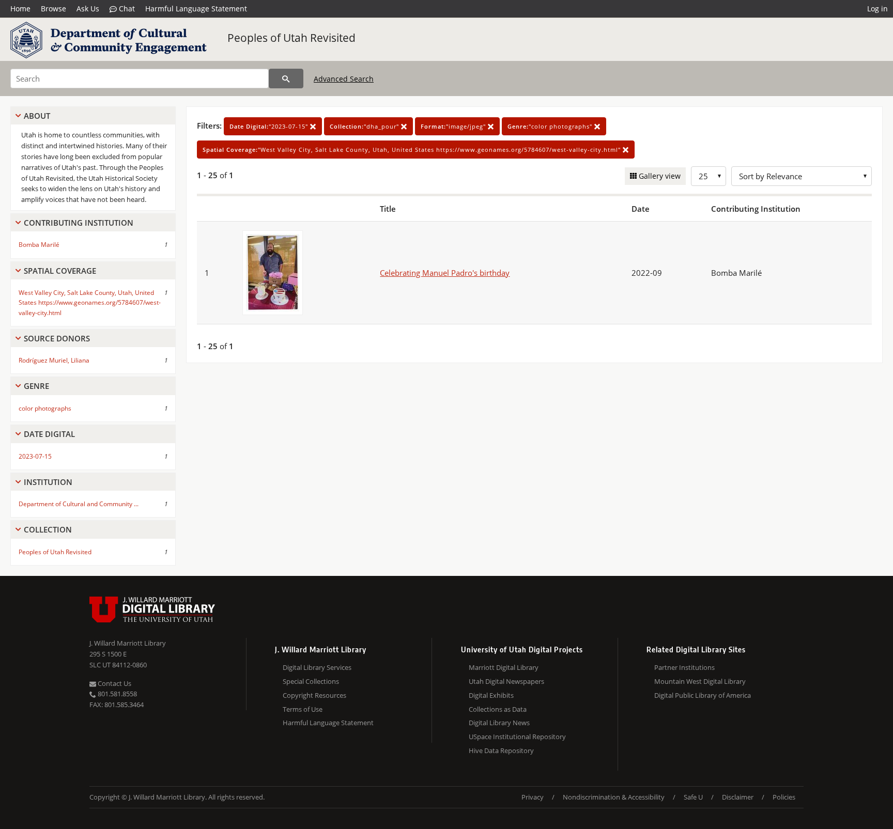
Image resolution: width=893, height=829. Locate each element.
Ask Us (87, 8)
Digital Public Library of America (702, 695)
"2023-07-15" (269, 126)
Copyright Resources (314, 695)
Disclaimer (737, 797)
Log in (877, 8)
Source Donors (57, 338)
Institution (48, 482)
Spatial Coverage (60, 270)
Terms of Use (302, 709)
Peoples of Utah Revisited (291, 37)
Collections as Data (498, 709)
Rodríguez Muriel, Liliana (54, 360)
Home (20, 8)
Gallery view (659, 176)
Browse (53, 8)
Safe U (693, 797)
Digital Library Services (317, 667)
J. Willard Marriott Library (127, 643)
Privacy (532, 797)
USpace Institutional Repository (517, 736)
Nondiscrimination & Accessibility (614, 797)
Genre (36, 386)
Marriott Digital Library (503, 667)
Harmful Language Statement (196, 8)
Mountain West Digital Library (700, 681)
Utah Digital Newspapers (506, 681)
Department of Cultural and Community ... (78, 503)
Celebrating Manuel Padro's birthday (445, 273)
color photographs (45, 408)
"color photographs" (550, 126)
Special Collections (311, 681)
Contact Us (113, 683)
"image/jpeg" (454, 126)
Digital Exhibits (491, 695)
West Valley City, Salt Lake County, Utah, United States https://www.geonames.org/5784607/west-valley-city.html (90, 302)
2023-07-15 (35, 456)
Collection (48, 529)
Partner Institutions (684, 667)
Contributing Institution (78, 222)
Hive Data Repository (501, 750)
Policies (784, 797)
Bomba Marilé (39, 244)
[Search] (286, 78)
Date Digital (49, 434)
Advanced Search (344, 79)
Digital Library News (499, 722)
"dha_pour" (365, 126)
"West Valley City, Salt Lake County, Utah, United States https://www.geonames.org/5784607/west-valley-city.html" (413, 149)
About (37, 116)
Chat (126, 8)
